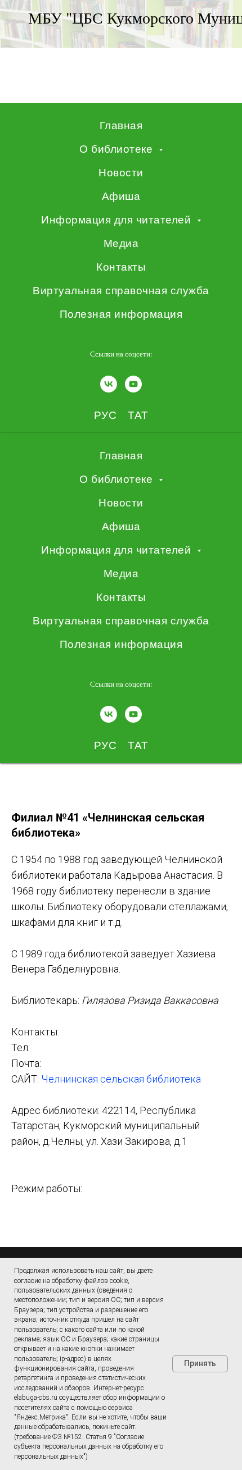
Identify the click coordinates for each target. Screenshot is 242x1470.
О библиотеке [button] (117, 149)
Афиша (121, 196)
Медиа (121, 243)
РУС (105, 415)
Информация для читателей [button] (117, 220)
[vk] (108, 384)
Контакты (121, 267)
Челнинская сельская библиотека (121, 1079)
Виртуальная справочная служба (121, 290)
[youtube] (133, 384)
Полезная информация (121, 314)
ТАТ (138, 415)
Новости (121, 173)
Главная (121, 125)
